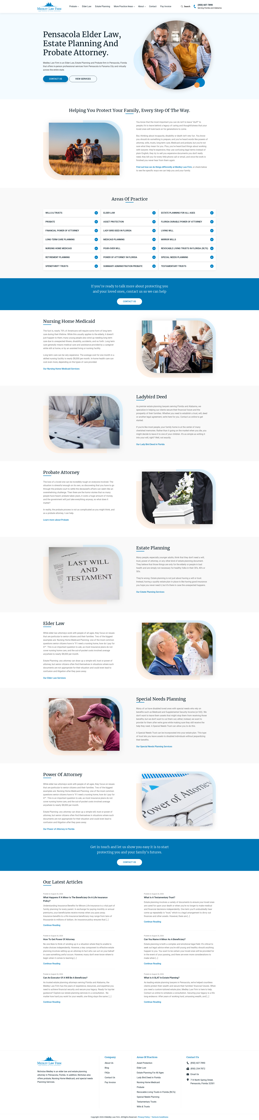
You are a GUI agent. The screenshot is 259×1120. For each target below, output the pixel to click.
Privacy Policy (144, 1117)
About (141, 6)
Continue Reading (51, 925)
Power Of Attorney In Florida (120, 257)
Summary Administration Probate (122, 266)
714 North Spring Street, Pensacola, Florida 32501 (202, 1082)
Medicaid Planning (114, 239)
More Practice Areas (123, 6)
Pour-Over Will (111, 248)
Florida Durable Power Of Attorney (181, 221)
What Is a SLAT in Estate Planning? (161, 977)
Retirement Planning (57, 257)
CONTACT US (55, 79)
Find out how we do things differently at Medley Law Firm (164, 167)
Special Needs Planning (174, 257)
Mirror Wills (168, 239)
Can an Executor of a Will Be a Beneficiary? (65, 977)
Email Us (194, 1074)
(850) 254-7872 (197, 1068)
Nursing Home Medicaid (58, 248)
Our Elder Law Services (54, 678)
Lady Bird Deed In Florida (117, 230)
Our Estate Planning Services (150, 592)
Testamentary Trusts (173, 266)
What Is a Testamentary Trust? (159, 897)
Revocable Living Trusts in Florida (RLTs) (156, 1092)
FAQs (107, 1072)
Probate (73, 6)
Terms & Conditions (159, 1117)
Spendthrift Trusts (56, 266)
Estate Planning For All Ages (150, 1072)
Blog (107, 1067)
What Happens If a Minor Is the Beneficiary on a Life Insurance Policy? (75, 899)
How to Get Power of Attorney (59, 939)
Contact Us (110, 1077)
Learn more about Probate (56, 520)
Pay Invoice (165, 6)
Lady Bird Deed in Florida (149, 1077)
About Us (109, 1063)
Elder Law (86, 6)
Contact (152, 6)
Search (187, 6)
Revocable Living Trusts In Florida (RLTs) (184, 248)
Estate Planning (102, 6)
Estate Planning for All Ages (178, 213)
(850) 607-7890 (205, 5)
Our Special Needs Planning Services (154, 746)
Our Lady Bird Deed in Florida (150, 444)
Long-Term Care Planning (60, 239)
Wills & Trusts (53, 213)
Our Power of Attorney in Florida (58, 829)
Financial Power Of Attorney (62, 230)
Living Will (167, 230)
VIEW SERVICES (83, 79)
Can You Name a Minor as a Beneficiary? (164, 939)
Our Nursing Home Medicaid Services (61, 368)
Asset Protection (113, 221)
